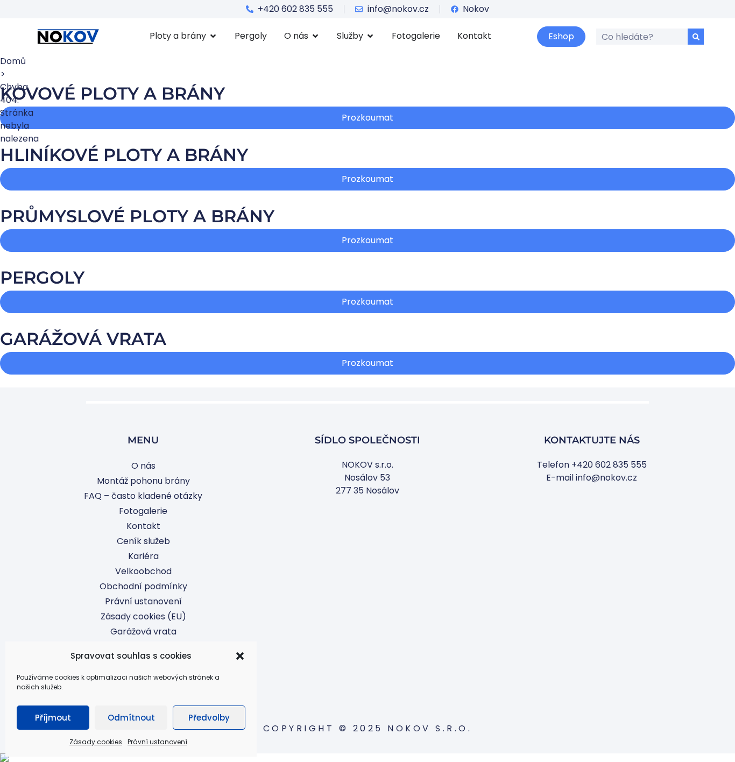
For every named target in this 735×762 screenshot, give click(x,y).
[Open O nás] (315, 36)
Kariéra (143, 556)
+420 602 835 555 (609, 464)
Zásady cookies (95, 741)
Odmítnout (131, 717)
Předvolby (209, 717)
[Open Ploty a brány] (213, 36)
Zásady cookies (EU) (143, 616)
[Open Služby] (370, 36)
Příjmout (53, 717)
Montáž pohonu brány (143, 481)
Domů (13, 61)
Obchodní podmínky (143, 586)
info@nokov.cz (606, 477)
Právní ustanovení (157, 741)
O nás (143, 466)
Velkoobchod (143, 571)
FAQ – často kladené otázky (143, 496)
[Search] (696, 37)
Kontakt (143, 526)
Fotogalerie (143, 511)
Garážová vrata (143, 631)
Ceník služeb (143, 541)
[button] (240, 656)
